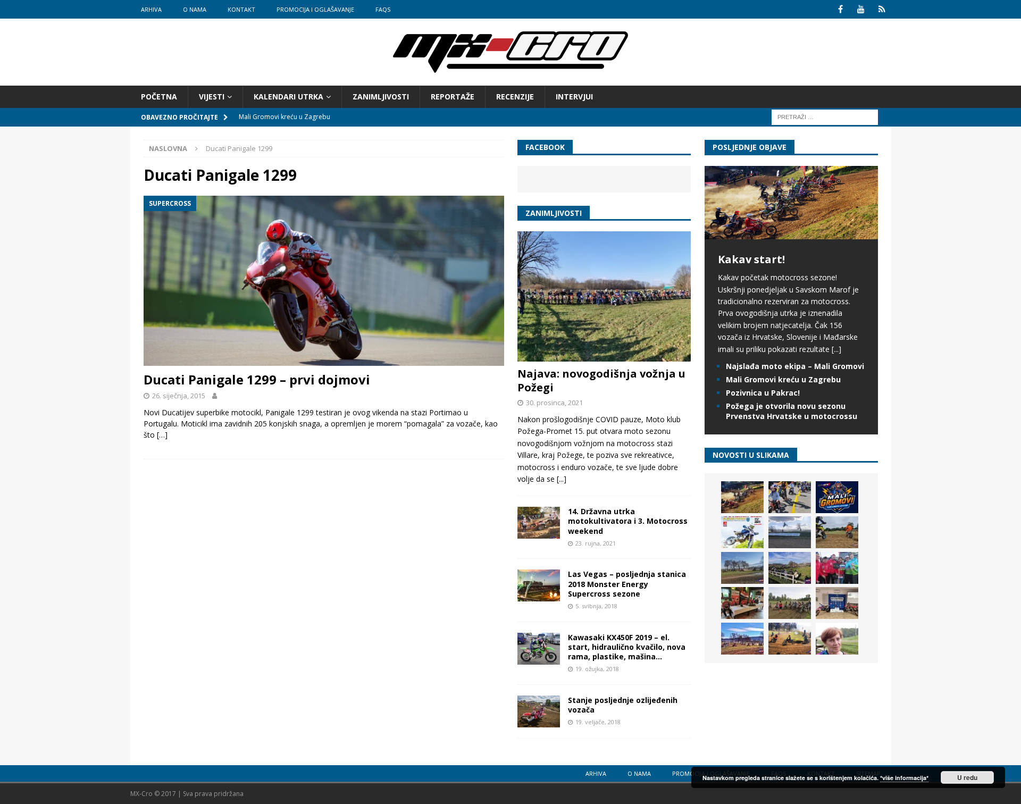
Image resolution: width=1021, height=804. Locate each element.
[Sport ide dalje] (837, 532)
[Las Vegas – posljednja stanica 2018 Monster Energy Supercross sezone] (538, 585)
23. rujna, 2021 (595, 543)
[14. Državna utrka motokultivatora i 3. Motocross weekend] (538, 523)
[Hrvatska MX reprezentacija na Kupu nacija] (742, 603)
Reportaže (452, 96)
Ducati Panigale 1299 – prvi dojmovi (257, 379)
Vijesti (211, 96)
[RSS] (882, 9)
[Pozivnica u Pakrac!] (742, 532)
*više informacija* (904, 778)
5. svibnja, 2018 (596, 606)
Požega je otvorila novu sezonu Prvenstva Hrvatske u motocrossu (791, 411)
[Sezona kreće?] (742, 568)
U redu (967, 777)
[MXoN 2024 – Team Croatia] (837, 568)
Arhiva (151, 9)
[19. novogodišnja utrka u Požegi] (789, 568)
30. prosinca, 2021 (554, 402)
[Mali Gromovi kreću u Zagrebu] (837, 497)
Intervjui (574, 96)
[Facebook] (840, 9)
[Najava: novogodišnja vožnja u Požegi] (604, 296)
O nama (194, 9)
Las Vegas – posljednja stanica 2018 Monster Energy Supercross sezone (627, 583)
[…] (162, 435)
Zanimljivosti (381, 96)
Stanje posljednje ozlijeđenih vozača (622, 705)
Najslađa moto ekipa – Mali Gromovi (795, 366)
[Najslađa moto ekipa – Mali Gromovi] (789, 497)
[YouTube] (861, 9)
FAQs (382, 9)
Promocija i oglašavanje (315, 9)
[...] (561, 479)
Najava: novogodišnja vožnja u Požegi (601, 380)
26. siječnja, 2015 (178, 395)
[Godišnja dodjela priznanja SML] (837, 603)
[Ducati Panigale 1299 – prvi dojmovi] (324, 281)
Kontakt (241, 9)
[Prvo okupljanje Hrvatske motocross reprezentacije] (789, 603)
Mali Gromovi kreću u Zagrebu (783, 379)
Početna (159, 96)
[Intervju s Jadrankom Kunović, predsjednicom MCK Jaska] (837, 639)
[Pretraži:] (825, 117)
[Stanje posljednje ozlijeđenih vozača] (538, 711)
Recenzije (515, 96)
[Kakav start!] (791, 233)
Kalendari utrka (288, 96)
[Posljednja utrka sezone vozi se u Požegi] (789, 639)
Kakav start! (751, 259)
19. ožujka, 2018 (597, 669)
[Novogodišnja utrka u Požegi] (742, 639)
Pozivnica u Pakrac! (763, 393)
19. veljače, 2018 (598, 722)
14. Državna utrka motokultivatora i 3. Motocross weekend (628, 520)
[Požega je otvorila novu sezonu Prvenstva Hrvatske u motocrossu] (789, 532)
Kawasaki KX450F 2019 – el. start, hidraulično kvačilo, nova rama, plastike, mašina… (626, 646)
